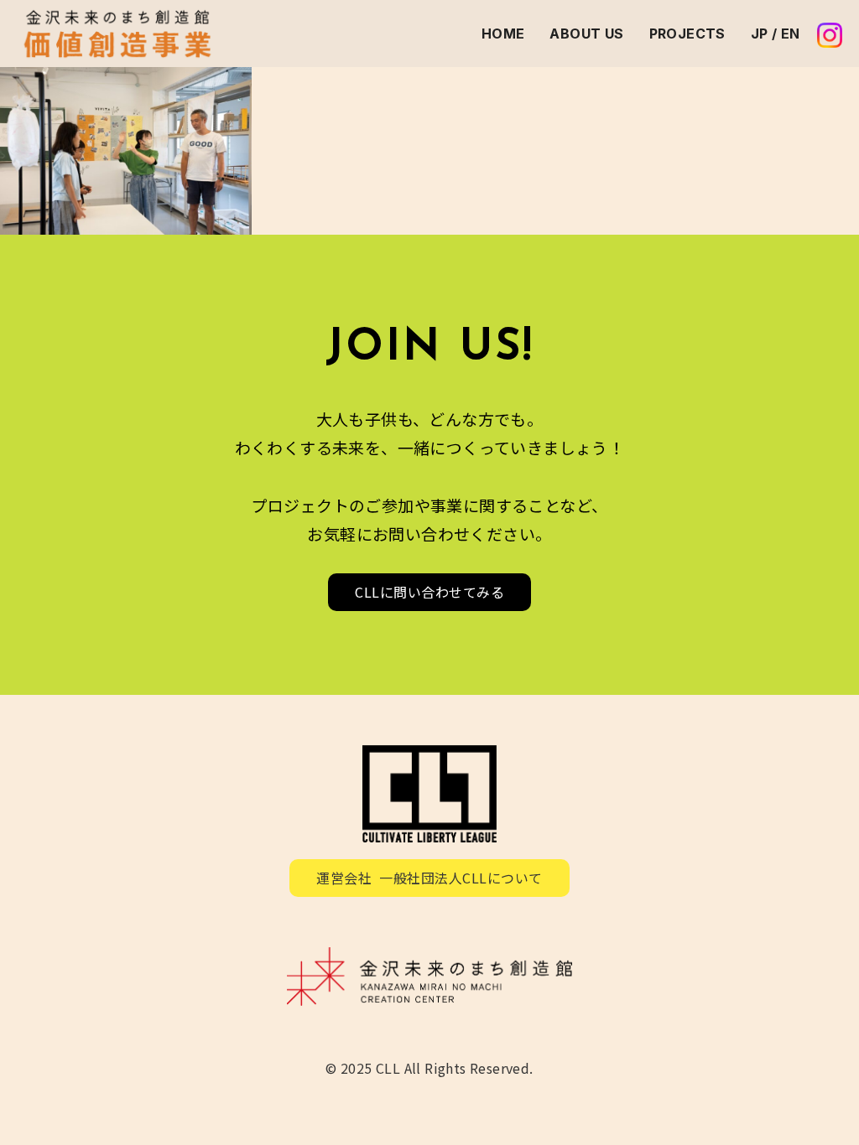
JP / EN (775, 33)
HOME (503, 33)
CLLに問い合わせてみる (429, 592)
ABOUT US (586, 33)
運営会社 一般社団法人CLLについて (429, 878)
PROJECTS (687, 33)
